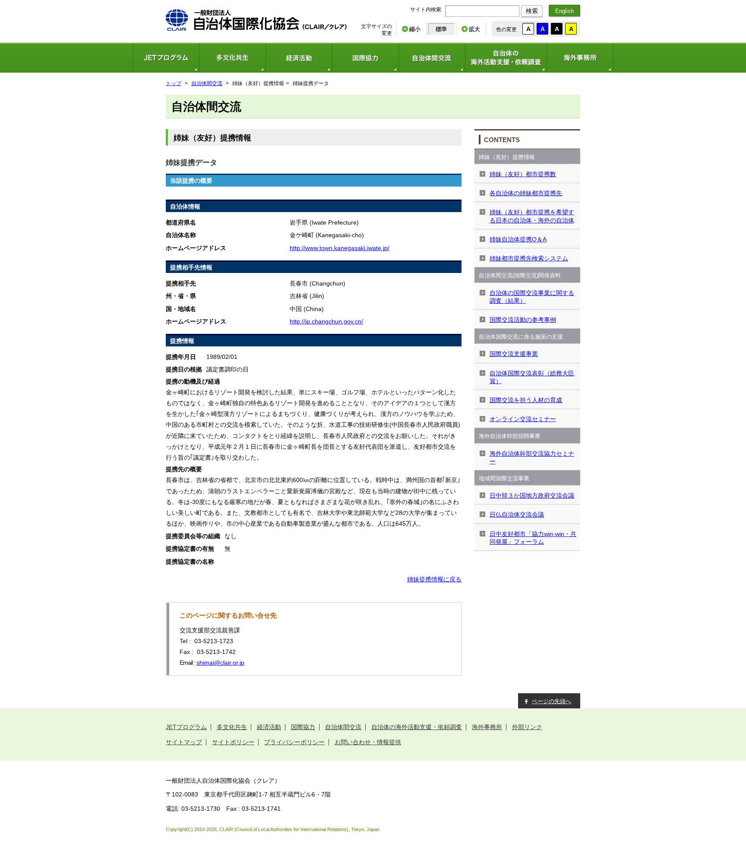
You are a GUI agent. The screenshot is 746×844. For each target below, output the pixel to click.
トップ (173, 83)
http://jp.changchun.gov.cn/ (326, 321)
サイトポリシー (233, 742)
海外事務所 (580, 58)
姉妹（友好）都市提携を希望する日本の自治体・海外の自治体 (532, 216)
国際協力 (365, 58)
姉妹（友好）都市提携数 (523, 174)
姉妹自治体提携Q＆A (518, 239)
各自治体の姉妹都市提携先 (526, 193)
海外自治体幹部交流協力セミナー (532, 457)
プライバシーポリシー (294, 742)
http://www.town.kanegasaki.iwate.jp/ (339, 247)
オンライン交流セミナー (523, 419)
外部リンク (527, 726)
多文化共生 (232, 58)
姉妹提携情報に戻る (434, 579)
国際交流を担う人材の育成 (526, 400)
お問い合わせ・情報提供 (368, 742)
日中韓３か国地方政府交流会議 (532, 495)
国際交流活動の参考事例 (523, 319)
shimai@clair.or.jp (220, 662)
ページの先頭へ (551, 701)
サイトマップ (184, 742)
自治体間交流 (431, 58)
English (564, 11)
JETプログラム (166, 58)
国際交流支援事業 (514, 353)
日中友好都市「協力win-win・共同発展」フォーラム (533, 537)
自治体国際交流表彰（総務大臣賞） (532, 377)
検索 (532, 10)
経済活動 (299, 58)
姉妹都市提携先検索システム (529, 258)
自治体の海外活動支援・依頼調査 (506, 58)
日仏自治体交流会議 (517, 514)
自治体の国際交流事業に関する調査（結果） (532, 296)
